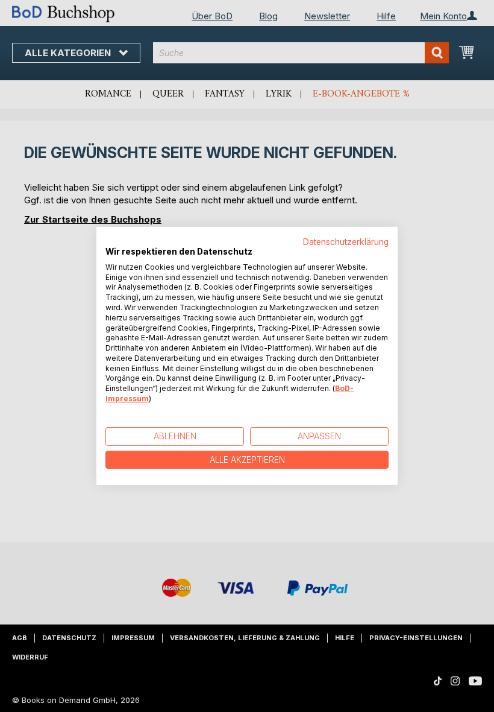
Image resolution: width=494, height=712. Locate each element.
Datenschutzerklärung (346, 242)
